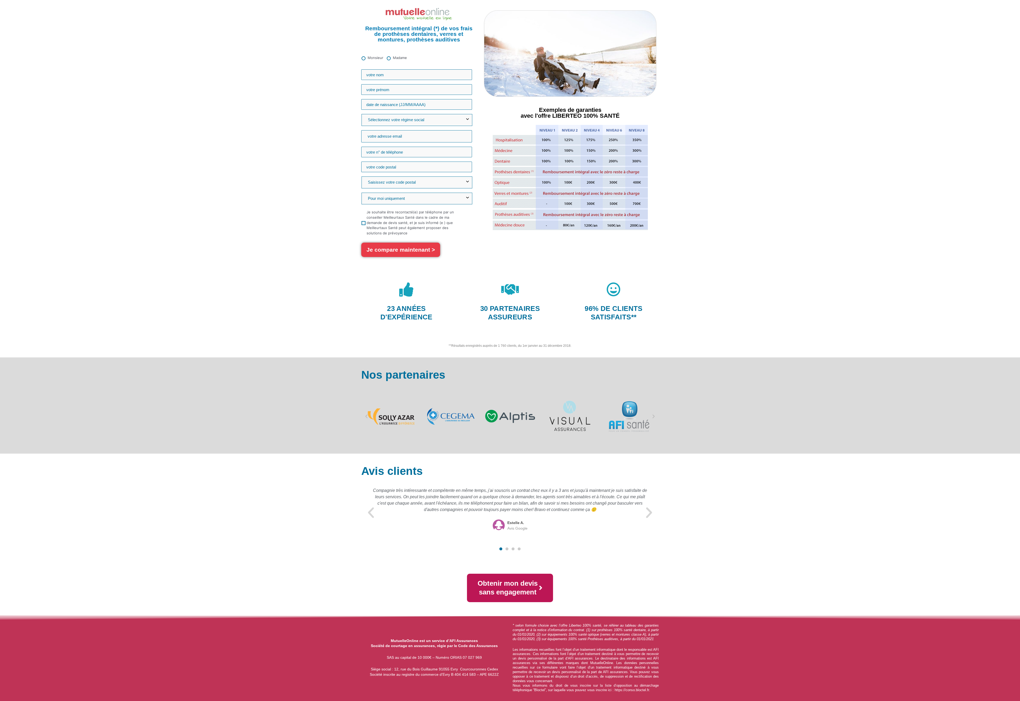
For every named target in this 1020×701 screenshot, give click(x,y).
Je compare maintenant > (401, 250)
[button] (366, 416)
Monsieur (375, 58)
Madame (400, 58)
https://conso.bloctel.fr (632, 690)
